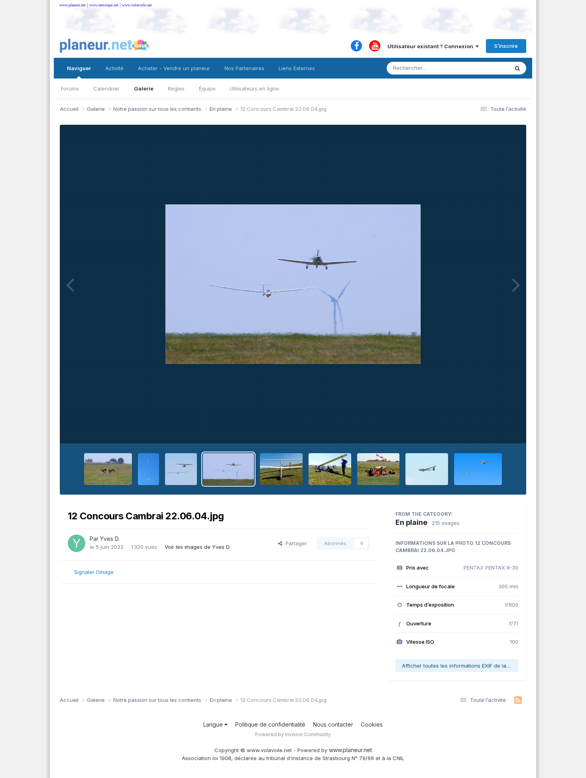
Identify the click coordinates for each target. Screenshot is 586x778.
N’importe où (483, 68)
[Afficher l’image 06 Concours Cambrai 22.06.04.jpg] (478, 469)
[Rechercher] (517, 68)
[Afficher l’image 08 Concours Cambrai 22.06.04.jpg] (426, 469)
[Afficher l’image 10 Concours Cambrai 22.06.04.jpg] (330, 469)
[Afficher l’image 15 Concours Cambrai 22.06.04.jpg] (108, 469)
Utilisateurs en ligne (254, 88)
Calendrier (106, 88)
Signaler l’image (94, 572)
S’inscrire (506, 46)
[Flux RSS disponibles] (518, 700)
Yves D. (110, 538)
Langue (213, 724)
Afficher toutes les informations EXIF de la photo (460, 665)
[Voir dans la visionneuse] (293, 284)
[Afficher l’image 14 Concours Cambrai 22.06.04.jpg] (148, 469)
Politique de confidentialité (270, 724)
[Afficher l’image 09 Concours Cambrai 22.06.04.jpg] (378, 469)
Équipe (207, 88)
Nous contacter (333, 724)
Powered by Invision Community (293, 734)
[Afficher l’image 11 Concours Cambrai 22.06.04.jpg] (281, 469)
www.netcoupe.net (103, 5)
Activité (114, 68)
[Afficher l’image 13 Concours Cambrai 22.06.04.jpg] (181, 469)
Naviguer (79, 68)
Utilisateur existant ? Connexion (431, 46)
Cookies (372, 724)
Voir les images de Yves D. (197, 547)
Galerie (143, 88)
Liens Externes (297, 68)
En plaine (411, 522)
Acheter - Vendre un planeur (174, 68)
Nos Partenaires (244, 68)
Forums (70, 88)
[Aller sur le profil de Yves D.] (76, 543)
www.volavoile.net (137, 5)
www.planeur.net (72, 5)
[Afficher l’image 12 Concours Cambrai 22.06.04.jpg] (228, 469)
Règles (176, 88)
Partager (294, 543)
